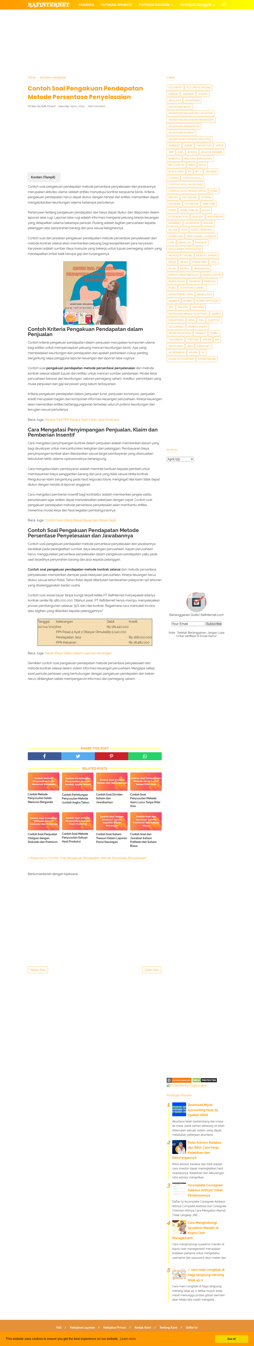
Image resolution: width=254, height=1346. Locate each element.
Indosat (197, 216)
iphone (208, 223)
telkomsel (176, 326)
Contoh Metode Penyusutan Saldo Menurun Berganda (40, 798)
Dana (214, 190)
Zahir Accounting (181, 358)
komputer (175, 236)
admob (173, 93)
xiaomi (193, 352)
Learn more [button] (128, 1338)
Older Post (152, 969)
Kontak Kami (143, 1327)
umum (207, 339)
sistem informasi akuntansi (187, 313)
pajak (172, 268)
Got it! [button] (231, 1338)
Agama (203, 93)
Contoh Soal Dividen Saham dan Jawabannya (109, 798)
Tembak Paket (197, 326)
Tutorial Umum (177, 24)
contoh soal (192, 177)
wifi (190, 346)
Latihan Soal (174, 33)
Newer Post (37, 969)
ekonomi (174, 203)
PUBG (172, 287)
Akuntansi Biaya (179, 106)
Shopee (183, 307)
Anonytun (203, 145)
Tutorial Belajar (154, 5)
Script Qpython (207, 300)
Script (187, 300)
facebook (191, 203)
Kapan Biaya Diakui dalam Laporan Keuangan (78, 653)
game (172, 210)
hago (206, 210)
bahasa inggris (211, 152)
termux (200, 333)
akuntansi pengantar (183, 126)
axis (180, 152)
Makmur (201, 242)
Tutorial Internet (131, 14)
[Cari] (224, 4)
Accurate (175, 87)
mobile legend (206, 255)
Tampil (49, 177)
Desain (173, 197)
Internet (174, 223)
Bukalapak (176, 171)
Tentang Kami (168, 1327)
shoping (198, 307)
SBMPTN (173, 300)
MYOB (172, 261)
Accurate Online (198, 87)
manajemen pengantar (184, 249)
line (171, 242)
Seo (171, 307)
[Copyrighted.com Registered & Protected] (179, 1082)
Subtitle (214, 320)
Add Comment (96, 106)
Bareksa (174, 158)
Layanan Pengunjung (122, 43)
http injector (178, 216)
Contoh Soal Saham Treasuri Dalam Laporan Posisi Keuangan (111, 838)
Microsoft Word (180, 255)
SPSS (191, 320)
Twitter (192, 339)
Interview (192, 223)
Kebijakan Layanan (82, 1327)
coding (173, 177)
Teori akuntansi (179, 333)
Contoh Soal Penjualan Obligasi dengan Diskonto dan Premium (43, 838)
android (174, 145)
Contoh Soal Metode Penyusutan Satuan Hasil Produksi (75, 837)
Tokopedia (175, 339)
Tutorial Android (116, 5)
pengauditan (212, 274)
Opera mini (199, 261)
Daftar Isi (192, 1327)
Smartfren (176, 320)
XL (203, 352)
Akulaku (174, 100)
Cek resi (211, 171)
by (189, 171)
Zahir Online (207, 358)
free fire (209, 203)
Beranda (86, 5)
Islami (172, 229)
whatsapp (175, 346)
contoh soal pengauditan (187, 190)
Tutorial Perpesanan (134, 24)
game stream (189, 210)
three (214, 333)
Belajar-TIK (176, 164)
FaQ (59, 1327)
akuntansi (192, 100)
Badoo (192, 152)
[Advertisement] (95, 140)
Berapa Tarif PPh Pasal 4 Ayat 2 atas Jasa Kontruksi (82, 420)
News (184, 261)
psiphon (210, 281)
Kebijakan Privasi (114, 1327)
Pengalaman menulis (183, 274)
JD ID (184, 229)
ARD (171, 152)
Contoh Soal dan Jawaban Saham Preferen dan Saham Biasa (143, 840)
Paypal (185, 268)
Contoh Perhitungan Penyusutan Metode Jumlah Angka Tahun (75, 798)
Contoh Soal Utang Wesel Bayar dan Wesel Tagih (80, 520)
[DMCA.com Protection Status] (204, 1082)
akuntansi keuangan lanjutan (190, 113)
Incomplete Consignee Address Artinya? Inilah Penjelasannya (205, 1190)
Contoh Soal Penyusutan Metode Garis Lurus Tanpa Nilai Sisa (145, 800)
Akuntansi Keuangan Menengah (191, 119)
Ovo (213, 261)
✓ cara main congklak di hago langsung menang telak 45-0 (206, 1275)
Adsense (188, 93)
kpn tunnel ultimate (201, 236)
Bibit (192, 164)
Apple (220, 145)
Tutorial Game (92, 14)
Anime (188, 145)
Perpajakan (176, 281)
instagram (215, 216)
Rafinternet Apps (180, 294)
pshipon (194, 281)
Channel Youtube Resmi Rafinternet (64, 43)
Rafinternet (49, 5)
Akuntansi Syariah (181, 132)
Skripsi (216, 313)
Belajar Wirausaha (198, 158)
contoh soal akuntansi (185, 184)
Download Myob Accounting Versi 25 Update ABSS (203, 1110)
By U (198, 171)
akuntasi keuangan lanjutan (189, 139)
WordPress (176, 352)
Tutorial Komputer (172, 14)
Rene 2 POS (204, 294)
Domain (206, 197)
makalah (184, 242)
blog (202, 164)
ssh (201, 320)
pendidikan (201, 268)
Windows (203, 346)
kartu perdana (201, 229)
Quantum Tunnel (192, 287)
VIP (217, 339)
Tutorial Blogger (195, 5)
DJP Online (189, 197)
